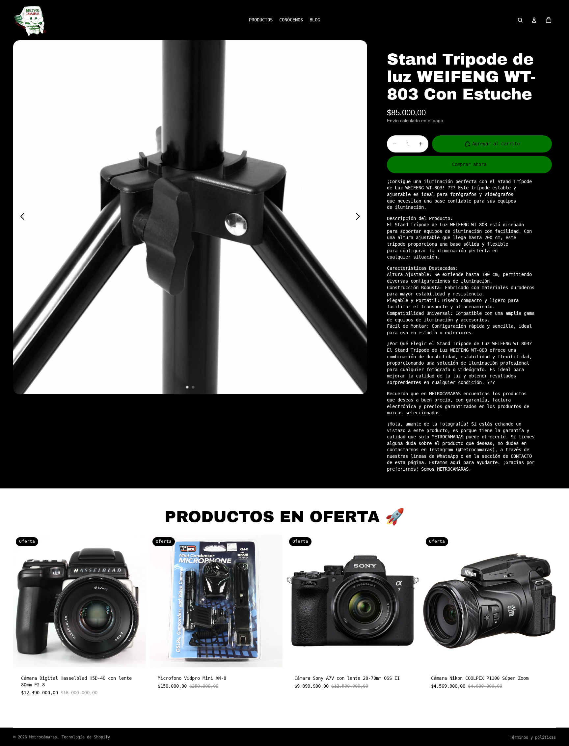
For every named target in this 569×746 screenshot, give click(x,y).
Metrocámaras (43, 737)
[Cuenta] (534, 20)
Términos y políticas (533, 737)
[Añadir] (136, 657)
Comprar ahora (469, 164)
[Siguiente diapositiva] (359, 217)
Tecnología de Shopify (86, 737)
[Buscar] (520, 20)
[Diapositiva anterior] (20, 217)
